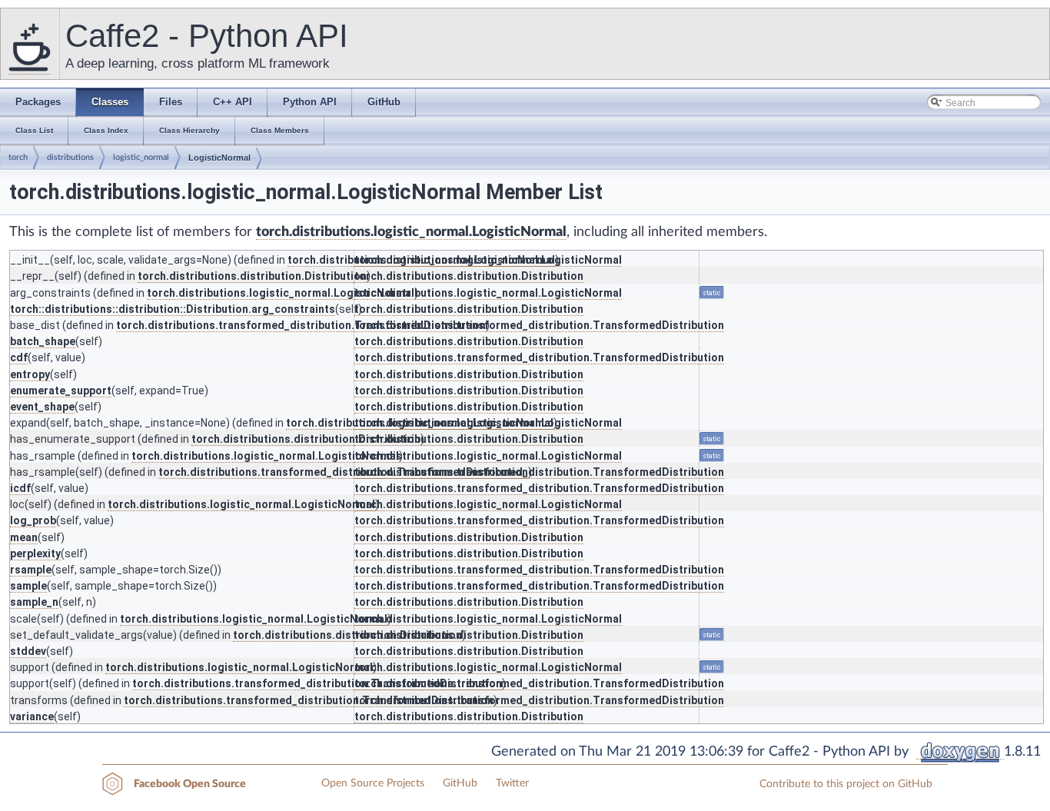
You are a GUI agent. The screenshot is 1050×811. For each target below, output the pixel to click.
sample (28, 586)
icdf (20, 488)
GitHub (460, 783)
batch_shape (42, 341)
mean (24, 537)
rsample (31, 569)
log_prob (33, 520)
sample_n (34, 602)
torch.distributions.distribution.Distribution (252, 276)
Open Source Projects (372, 783)
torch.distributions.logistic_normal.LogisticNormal (411, 232)
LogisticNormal (219, 157)
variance (32, 716)
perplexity (35, 553)
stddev (28, 651)
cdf (19, 357)
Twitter (512, 783)
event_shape (42, 407)
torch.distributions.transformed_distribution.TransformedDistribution (301, 325)
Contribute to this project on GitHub (845, 784)
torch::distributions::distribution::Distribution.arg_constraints (172, 309)
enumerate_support (60, 390)
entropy (30, 374)
